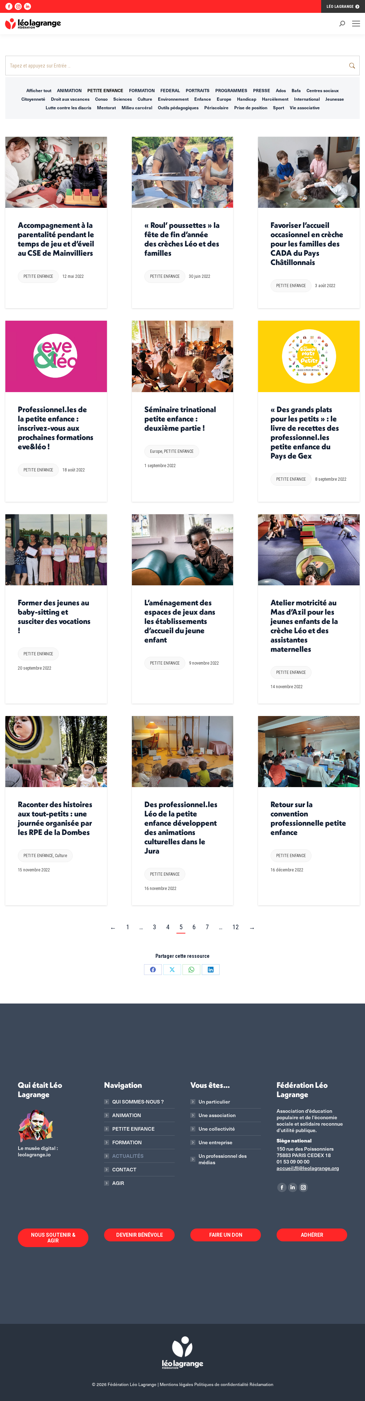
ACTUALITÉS (128, 1156)
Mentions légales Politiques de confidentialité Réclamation (216, 1384)
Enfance (202, 99)
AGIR (118, 1183)
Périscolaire (216, 107)
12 (235, 927)
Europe (224, 99)
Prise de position (250, 107)
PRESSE (261, 90)
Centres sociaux (323, 90)
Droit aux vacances (70, 99)
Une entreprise (215, 1142)
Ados (281, 90)
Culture (145, 99)
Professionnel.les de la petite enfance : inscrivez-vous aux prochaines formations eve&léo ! (55, 427)
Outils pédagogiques (178, 107)
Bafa (296, 90)
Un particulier (214, 1102)
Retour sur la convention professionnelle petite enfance (308, 818)
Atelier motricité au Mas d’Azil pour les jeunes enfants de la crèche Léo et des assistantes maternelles (304, 625)
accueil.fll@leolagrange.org (308, 1168)
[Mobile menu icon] (356, 23)
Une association (217, 1115)
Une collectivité (217, 1129)
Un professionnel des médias (223, 1159)
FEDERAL (170, 90)
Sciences (122, 99)
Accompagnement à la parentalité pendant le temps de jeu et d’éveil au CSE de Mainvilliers (56, 239)
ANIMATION (69, 90)
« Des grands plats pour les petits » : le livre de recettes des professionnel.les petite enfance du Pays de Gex (305, 432)
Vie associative (305, 107)
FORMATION (142, 90)
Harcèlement (275, 99)
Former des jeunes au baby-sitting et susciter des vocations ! (54, 616)
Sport (278, 107)
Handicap (246, 99)
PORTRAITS (198, 90)
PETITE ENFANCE (105, 90)
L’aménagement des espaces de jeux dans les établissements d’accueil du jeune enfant (179, 621)
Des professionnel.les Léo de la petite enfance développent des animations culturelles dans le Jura (180, 827)
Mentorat (106, 107)
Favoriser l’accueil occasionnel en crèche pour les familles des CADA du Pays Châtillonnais (307, 243)
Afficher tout (38, 90)
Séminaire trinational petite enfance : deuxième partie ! (180, 418)
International (307, 99)
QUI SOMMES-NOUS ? (138, 1102)
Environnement (173, 99)
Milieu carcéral (137, 107)
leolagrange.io (34, 1154)
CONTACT (124, 1169)
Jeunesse (334, 99)
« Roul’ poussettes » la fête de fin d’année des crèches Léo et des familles (182, 239)
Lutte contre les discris (68, 107)
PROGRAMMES (231, 90)
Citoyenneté (33, 99)
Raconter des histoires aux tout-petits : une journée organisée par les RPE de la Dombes (55, 818)
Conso (101, 99)
